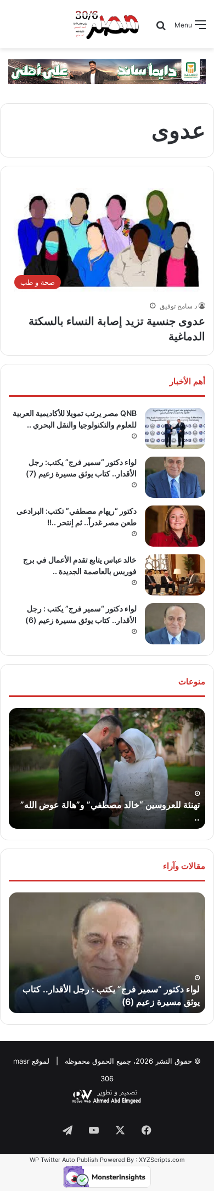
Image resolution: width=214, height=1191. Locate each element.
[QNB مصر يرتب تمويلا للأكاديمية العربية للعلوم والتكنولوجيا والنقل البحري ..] (175, 428)
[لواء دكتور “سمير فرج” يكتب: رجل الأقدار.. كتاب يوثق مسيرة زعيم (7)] (175, 477)
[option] (107, 768)
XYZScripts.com (162, 1160)
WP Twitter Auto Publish (64, 1160)
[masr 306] (106, 24)
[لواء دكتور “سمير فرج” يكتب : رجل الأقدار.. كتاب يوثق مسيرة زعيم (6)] (175, 623)
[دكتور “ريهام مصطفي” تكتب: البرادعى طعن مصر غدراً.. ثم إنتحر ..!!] (175, 526)
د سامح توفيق (178, 306)
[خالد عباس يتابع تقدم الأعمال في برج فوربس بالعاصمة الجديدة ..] (175, 575)
